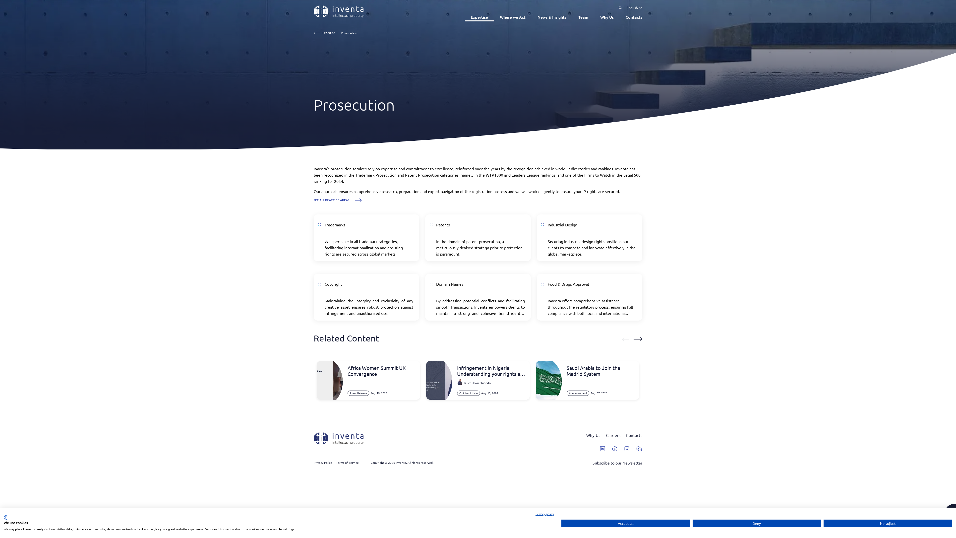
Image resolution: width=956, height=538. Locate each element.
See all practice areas (331, 200)
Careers (613, 435)
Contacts (634, 17)
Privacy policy (545, 514)
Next (638, 339)
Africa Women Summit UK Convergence (377, 371)
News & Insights (552, 17)
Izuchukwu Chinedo (477, 383)
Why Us (607, 17)
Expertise (479, 17)
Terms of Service (347, 463)
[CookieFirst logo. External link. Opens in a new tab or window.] (5, 517)
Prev (625, 339)
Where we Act (513, 17)
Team (583, 17)
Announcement (578, 393)
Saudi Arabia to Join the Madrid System (593, 371)
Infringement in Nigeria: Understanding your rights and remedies (491, 371)
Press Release (358, 393)
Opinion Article (468, 393)
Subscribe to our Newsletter (617, 462)
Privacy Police (323, 463)
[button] (632, 7)
